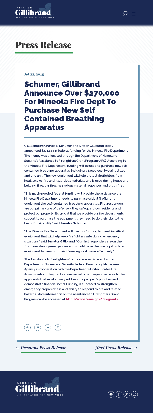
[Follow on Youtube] (111, 394)
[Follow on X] (127, 394)
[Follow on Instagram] (134, 394)
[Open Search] (125, 14)
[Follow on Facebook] (119, 394)
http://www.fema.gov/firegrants (92, 299)
